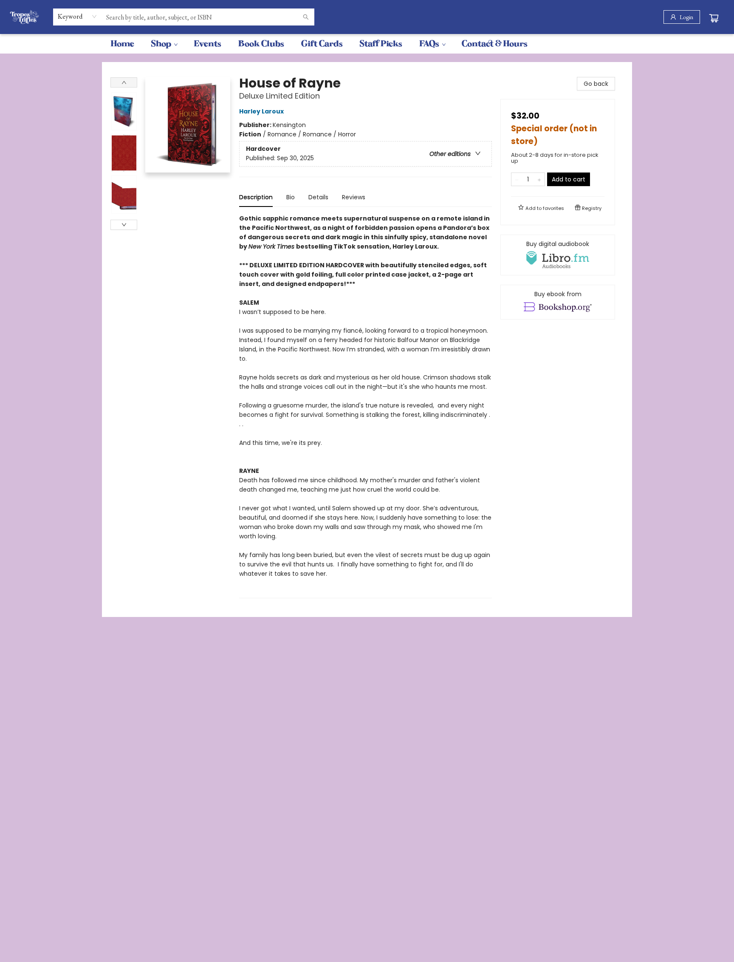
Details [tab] (318, 197)
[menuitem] (122, 44)
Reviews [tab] (353, 197)
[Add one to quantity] (539, 179)
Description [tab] (256, 197)
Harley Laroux (261, 111)
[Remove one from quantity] (516, 179)
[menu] (367, 44)
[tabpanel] (365, 406)
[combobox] (77, 16)
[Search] (305, 16)
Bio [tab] (290, 197)
